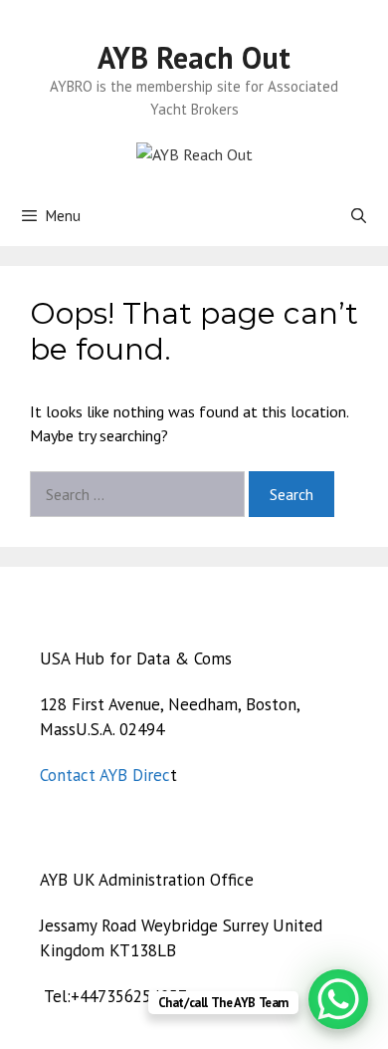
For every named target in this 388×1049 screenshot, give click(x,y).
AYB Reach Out (194, 57)
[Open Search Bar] (358, 216)
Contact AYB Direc (105, 775)
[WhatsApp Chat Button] (338, 999)
